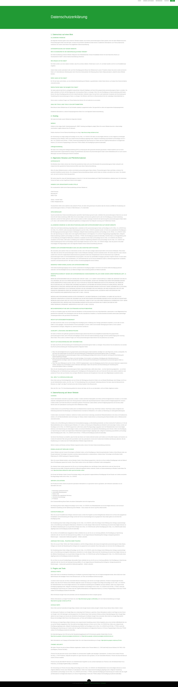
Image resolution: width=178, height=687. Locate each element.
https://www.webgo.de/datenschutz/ (90, 132)
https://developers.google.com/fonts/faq (88, 598)
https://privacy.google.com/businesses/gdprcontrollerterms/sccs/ (97, 636)
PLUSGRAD (103, 683)
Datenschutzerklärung (95, 683)
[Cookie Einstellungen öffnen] (3, 685)
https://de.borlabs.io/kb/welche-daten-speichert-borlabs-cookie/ (69, 470)
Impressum (86, 683)
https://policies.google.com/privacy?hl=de (61, 600)
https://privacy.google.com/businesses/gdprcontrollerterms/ (65, 636)
